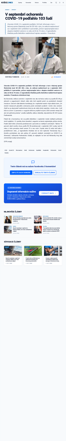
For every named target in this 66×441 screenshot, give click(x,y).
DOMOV (7, 9)
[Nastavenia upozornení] (59, 2)
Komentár (28, 2)
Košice (37, 2)
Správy (20, 2)
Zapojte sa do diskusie (21, 172)
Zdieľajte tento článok (45, 172)
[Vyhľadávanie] (56, 2)
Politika (44, 2)
